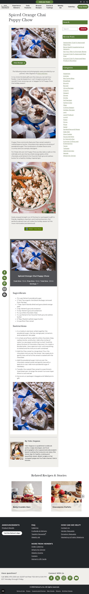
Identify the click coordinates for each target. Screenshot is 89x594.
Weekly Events (37, 553)
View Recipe (18, 63)
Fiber (65, 105)
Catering (34, 528)
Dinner (65, 95)
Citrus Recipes (68, 88)
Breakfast (66, 81)
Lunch (65, 117)
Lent (64, 112)
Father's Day (67, 103)
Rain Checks (50, 591)
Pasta (65, 120)
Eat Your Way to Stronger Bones (74, 51)
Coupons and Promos (39, 591)
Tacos (65, 146)
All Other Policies (67, 591)
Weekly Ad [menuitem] (60, 7)
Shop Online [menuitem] (82, 7)
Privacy (28, 591)
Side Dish (66, 132)
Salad (65, 127)
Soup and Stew (68, 137)
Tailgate (66, 148)
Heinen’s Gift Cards (38, 559)
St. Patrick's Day (69, 139)
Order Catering (37, 547)
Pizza (65, 124)
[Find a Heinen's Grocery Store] (81, 2)
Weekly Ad (35, 537)
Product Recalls (8, 528)
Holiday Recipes (69, 110)
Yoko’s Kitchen (42, 73)
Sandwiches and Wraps (71, 129)
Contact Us (65, 528)
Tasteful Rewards (38, 534)
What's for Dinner (69, 156)
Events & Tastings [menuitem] (49, 7)
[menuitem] (5, 7)
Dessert (66, 93)
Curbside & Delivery (39, 531)
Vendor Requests (67, 531)
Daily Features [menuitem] (28, 7)
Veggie (65, 153)
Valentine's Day (68, 151)
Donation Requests (68, 534)
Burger (65, 86)
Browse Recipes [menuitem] (39, 7)
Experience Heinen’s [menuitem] (16, 7)
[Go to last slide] (15, 496)
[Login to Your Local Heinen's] (84, 2)
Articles (66, 76)
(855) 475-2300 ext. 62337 (15, 577)
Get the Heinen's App (12, 533)
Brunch (66, 83)
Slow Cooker (67, 134)
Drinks (65, 98)
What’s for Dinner (38, 550)
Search (83, 29)
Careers (34, 556)
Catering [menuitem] (71, 7)
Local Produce (68, 115)
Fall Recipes (67, 100)
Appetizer (66, 73)
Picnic (65, 122)
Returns (58, 591)
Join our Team (44, 2)
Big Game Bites (68, 78)
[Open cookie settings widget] (3, 591)
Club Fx (66, 90)
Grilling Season (68, 107)
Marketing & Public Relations (72, 537)
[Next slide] (83, 496)
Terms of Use (21, 591)
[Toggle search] (87, 2)
